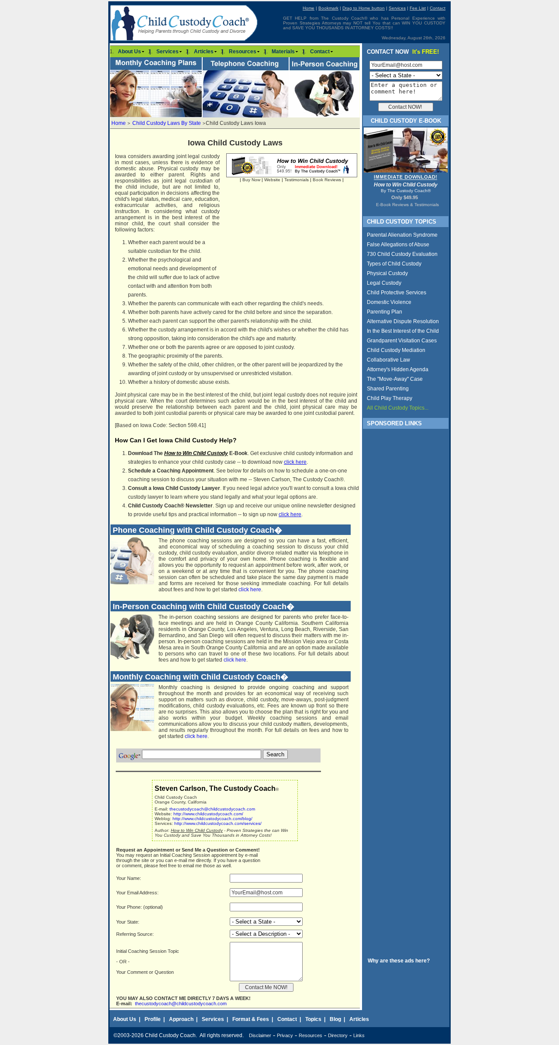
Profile (153, 1019)
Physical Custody (387, 273)
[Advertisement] (291, 241)
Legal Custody (384, 283)
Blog (335, 1019)
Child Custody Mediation (396, 350)
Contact (320, 51)
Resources (242, 51)
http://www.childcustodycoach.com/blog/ (212, 818)
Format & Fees (250, 1019)
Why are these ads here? (399, 961)
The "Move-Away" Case (395, 379)
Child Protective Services (396, 293)
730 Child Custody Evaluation (402, 254)
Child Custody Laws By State (166, 123)
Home (118, 123)
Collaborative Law (388, 360)
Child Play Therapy (389, 398)
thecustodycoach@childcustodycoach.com (212, 809)
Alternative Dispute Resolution (403, 321)
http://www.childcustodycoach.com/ (208, 813)
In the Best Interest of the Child (403, 331)
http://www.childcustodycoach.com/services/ (218, 823)
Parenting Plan (384, 312)
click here (249, 589)
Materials (283, 51)
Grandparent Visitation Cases (402, 341)
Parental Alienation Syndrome (402, 235)
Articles (204, 51)
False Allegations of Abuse (398, 244)
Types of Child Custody (394, 264)
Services (167, 51)
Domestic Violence (389, 302)
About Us (129, 51)
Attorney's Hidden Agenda (397, 369)
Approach (181, 1019)
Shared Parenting (388, 389)
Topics (313, 1019)
